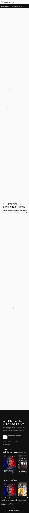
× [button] (27, 497)
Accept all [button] (7, 507)
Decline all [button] (21, 507)
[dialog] (14, 504)
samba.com (20, 6)
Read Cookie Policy (9, 504)
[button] (14, 510)
